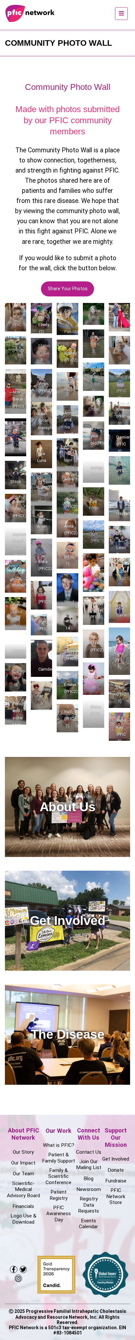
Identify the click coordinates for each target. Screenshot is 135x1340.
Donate (115, 1170)
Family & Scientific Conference (58, 1176)
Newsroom (88, 1189)
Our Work (58, 1130)
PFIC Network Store (115, 1196)
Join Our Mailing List (88, 1164)
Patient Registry (58, 1195)
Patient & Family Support (58, 1158)
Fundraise (115, 1181)
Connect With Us (88, 1134)
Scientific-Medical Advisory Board (23, 1189)
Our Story (23, 1152)
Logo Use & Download (23, 1219)
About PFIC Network (23, 1134)
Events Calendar (88, 1224)
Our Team (23, 1174)
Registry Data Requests (88, 1205)
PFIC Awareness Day (58, 1214)
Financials (23, 1206)
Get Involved (115, 1159)
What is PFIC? (58, 1145)
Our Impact (23, 1163)
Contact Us (88, 1152)
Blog (88, 1178)
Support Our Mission (116, 1137)
